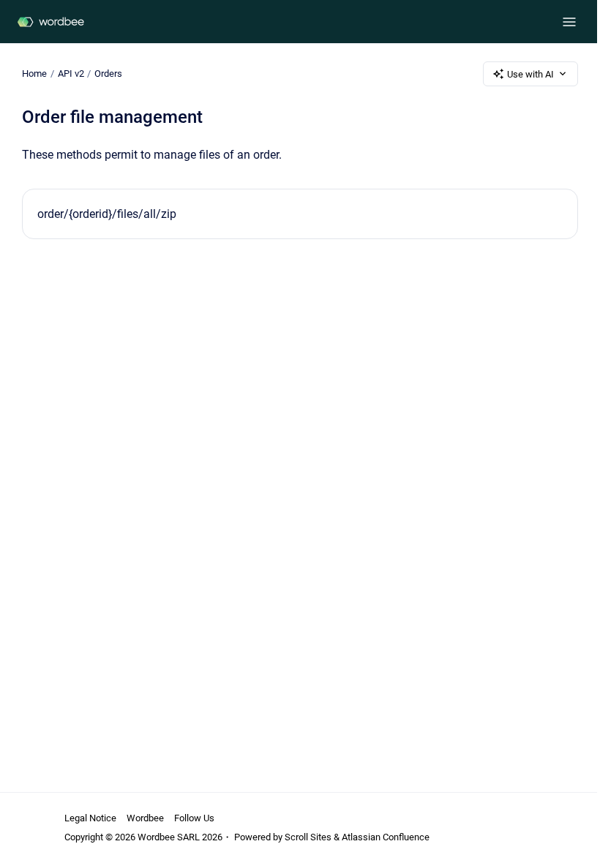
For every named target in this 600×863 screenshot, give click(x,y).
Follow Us (194, 818)
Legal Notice (90, 818)
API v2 (71, 73)
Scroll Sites (308, 837)
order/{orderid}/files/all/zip (106, 214)
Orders (108, 73)
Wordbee (145, 818)
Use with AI (530, 74)
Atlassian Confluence (386, 837)
